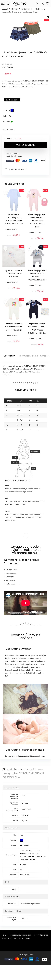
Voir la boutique (25, 145)
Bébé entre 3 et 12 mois (33, 850)
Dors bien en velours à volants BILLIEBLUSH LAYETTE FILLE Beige (13, 326)
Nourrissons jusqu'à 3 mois (30, 856)
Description (9, 355)
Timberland (11, 563)
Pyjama (25, 9)
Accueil (5, 9)
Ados (22, 850)
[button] (48, 17)
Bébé (14, 9)
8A (21, 870)
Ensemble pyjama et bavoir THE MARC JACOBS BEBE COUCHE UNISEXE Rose (37, 220)
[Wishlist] (47, 3)
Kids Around (12, 649)
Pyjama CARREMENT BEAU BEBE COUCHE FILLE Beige (13, 273)
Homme (23, 864)
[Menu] (3, 3)
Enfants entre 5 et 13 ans (29, 853)
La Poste (25, 803)
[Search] (37, 3)
